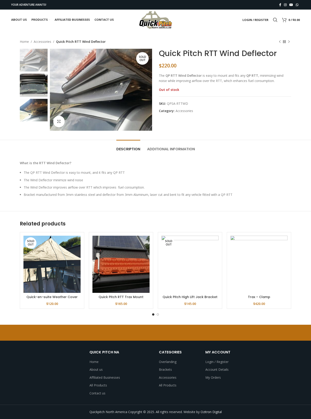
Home (24, 41)
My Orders (213, 377)
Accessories (42, 41)
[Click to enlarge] (59, 121)
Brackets (165, 369)
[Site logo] (155, 19)
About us (96, 369)
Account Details (217, 369)
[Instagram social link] (285, 5)
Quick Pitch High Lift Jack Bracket (190, 297)
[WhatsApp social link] (297, 5)
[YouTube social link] (291, 5)
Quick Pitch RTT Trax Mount (121, 297)
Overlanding (167, 362)
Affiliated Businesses (104, 377)
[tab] (128, 147)
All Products (98, 385)
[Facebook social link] (280, 5)
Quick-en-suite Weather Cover (52, 297)
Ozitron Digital (211, 412)
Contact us (97, 393)
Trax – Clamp (259, 297)
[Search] (275, 19)
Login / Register (217, 362)
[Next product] (289, 41)
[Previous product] (280, 41)
